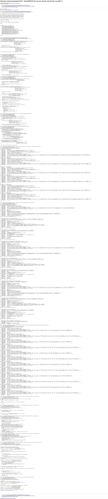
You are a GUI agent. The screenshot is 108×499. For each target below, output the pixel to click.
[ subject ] (13, 6)
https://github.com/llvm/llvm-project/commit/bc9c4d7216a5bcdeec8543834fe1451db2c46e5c (16, 11)
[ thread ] (11, 6)
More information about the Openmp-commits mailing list (8, 498)
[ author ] (16, 6)
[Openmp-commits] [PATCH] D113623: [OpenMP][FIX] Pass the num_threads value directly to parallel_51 (20, 495)
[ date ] (9, 6)
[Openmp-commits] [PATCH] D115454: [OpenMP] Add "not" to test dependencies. (18, 5)
